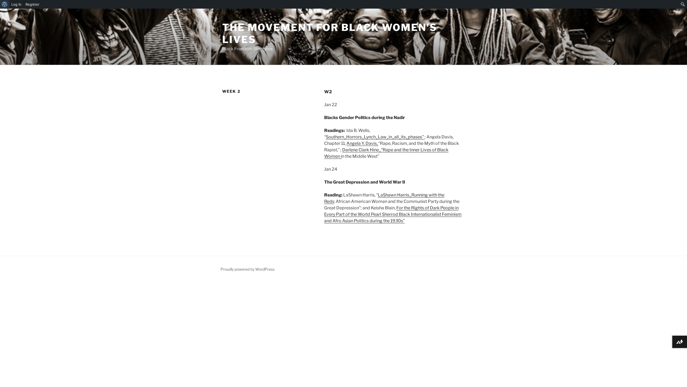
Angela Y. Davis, (362, 143)
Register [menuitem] (32, 4)
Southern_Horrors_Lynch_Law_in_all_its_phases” (375, 136)
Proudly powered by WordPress (248, 269)
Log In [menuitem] (16, 4)
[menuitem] (4, 4)
